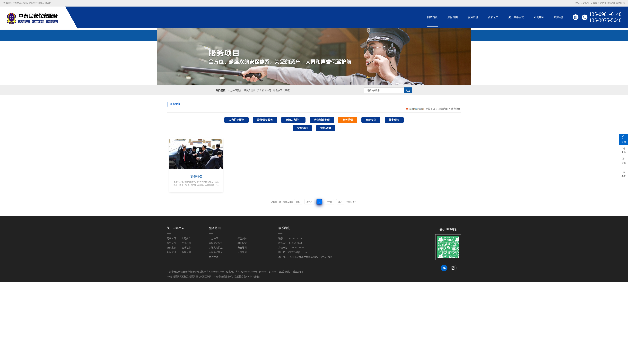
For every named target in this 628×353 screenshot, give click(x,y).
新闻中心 (539, 17)
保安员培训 (249, 90)
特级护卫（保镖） (282, 90)
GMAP (273, 271)
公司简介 (186, 238)
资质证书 (493, 17)
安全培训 (242, 247)
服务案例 (473, 17)
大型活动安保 (216, 252)
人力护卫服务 (235, 90)
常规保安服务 (216, 243)
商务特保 (455, 108)
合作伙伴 (186, 252)
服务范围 (452, 17)
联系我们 (559, 17)
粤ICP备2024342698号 (246, 271)
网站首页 (432, 17)
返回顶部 (297, 271)
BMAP (263, 271)
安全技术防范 (264, 90)
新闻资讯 (171, 252)
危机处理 (242, 252)
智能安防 (242, 238)
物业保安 (242, 243)
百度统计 (284, 271)
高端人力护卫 (216, 247)
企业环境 (186, 243)
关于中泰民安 (516, 17)
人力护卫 (213, 238)
